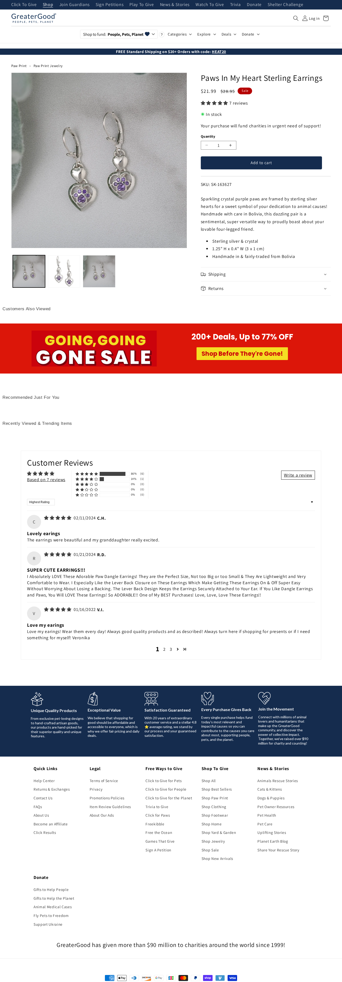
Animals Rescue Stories (277, 780)
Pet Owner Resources (275, 806)
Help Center (44, 780)
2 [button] (164, 649)
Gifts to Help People (51, 889)
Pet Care (264, 823)
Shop (48, 4)
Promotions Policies (107, 797)
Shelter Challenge (285, 4)
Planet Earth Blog (272, 841)
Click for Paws (157, 815)
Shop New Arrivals (217, 858)
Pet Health (266, 815)
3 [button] (171, 649)
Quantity (208, 136)
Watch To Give (210, 4)
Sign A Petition (158, 849)
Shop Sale (210, 849)
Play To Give (141, 4)
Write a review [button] (298, 475)
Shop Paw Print (215, 797)
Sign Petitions (109, 4)
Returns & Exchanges (52, 789)
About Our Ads (102, 815)
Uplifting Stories (271, 832)
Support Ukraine (48, 924)
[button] (296, 18)
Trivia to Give (156, 806)
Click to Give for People (166, 789)
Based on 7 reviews (46, 479)
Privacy (96, 789)
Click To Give (24, 4)
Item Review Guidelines (110, 806)
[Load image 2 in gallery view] (64, 271)
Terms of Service (104, 780)
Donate (254, 4)
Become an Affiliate (51, 823)
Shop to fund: (113, 34)
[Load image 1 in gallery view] (29, 271)
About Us (41, 815)
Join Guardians (74, 4)
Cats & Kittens (269, 789)
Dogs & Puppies (270, 797)
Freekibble (154, 823)
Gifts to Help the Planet (54, 898)
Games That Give (160, 841)
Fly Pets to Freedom (51, 915)
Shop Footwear (215, 815)
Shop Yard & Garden (219, 832)
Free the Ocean (158, 832)
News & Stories (175, 4)
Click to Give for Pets (163, 780)
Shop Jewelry (213, 841)
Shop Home (212, 823)
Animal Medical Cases (53, 906)
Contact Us (43, 797)
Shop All (209, 780)
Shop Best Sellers (217, 789)
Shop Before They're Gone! (242, 354)
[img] (58, 518)
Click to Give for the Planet (168, 797)
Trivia (235, 4)
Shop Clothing (214, 806)
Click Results (45, 832)
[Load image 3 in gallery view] (99, 271)
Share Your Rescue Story (278, 849)
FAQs (38, 806)
